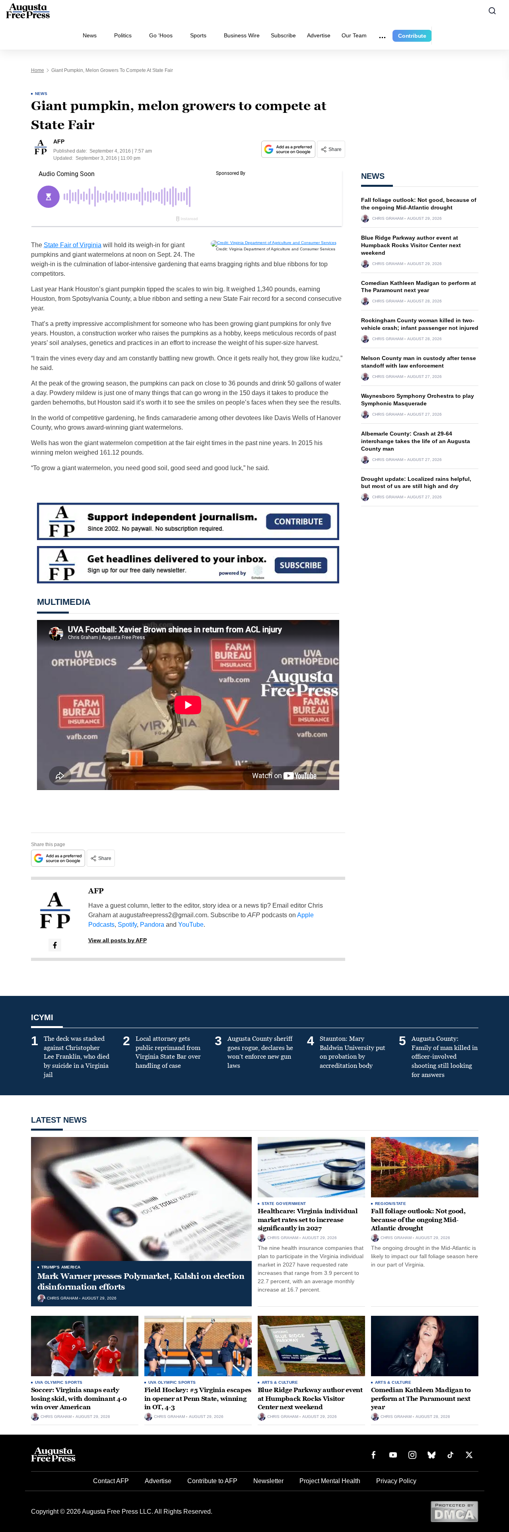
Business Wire (242, 35)
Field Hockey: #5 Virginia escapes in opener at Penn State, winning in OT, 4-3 (197, 1398)
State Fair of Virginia (72, 245)
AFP (96, 891)
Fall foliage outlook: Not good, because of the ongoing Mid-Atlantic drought (418, 1219)
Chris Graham (387, 219)
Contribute (412, 36)
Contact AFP (111, 1481)
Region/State (390, 1203)
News (90, 35)
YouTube (191, 924)
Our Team (354, 35)
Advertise (318, 35)
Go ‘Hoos (161, 35)
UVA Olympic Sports (59, 1382)
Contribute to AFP (212, 1481)
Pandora (152, 924)
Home (37, 70)
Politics (123, 35)
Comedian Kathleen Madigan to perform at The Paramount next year (421, 1398)
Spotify (127, 924)
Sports (198, 35)
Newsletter (268, 1481)
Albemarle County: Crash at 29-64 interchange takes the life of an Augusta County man (415, 441)
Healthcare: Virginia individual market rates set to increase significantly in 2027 (308, 1219)
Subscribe (283, 35)
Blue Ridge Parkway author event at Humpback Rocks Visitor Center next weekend (411, 245)
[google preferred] (289, 149)
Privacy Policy (396, 1481)
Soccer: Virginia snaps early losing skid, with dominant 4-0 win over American (79, 1398)
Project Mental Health (329, 1481)
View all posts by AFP (117, 940)
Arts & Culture (280, 1382)
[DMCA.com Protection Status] (454, 1511)
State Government (284, 1203)
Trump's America (61, 1267)
